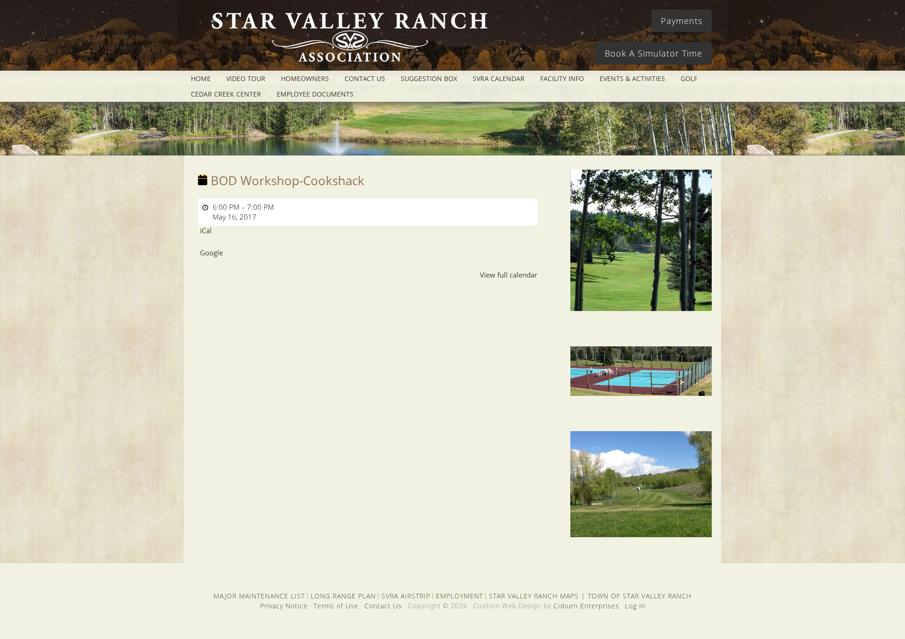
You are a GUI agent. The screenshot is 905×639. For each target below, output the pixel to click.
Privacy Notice (284, 605)
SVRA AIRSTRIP (405, 595)
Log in (635, 605)
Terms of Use (336, 605)
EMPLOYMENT (459, 595)
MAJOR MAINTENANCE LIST (259, 595)
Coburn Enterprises (586, 605)
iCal (206, 230)
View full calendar (508, 274)
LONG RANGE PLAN (343, 595)
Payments (681, 20)
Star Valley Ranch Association (345, 40)
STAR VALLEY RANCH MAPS (534, 595)
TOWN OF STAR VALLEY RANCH (639, 595)
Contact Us (383, 605)
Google (211, 252)
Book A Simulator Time (653, 53)
